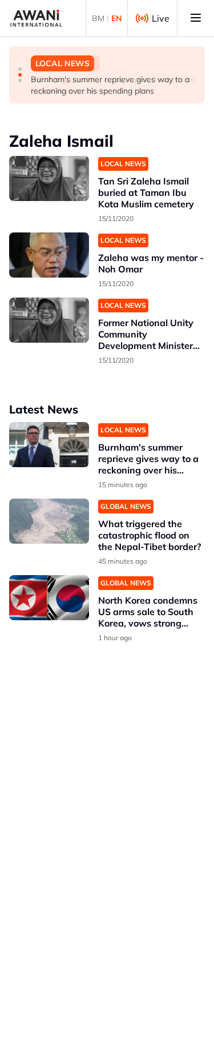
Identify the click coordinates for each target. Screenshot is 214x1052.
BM (98, 18)
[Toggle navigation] (195, 18)
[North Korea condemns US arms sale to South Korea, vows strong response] (49, 597)
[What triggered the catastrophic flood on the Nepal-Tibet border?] (49, 521)
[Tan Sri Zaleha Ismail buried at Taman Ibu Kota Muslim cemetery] (49, 178)
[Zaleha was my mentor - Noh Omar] (49, 255)
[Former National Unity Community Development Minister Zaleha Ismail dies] (49, 320)
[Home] (36, 18)
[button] (20, 69)
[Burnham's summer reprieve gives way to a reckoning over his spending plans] (49, 444)
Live (160, 18)
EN (116, 18)
